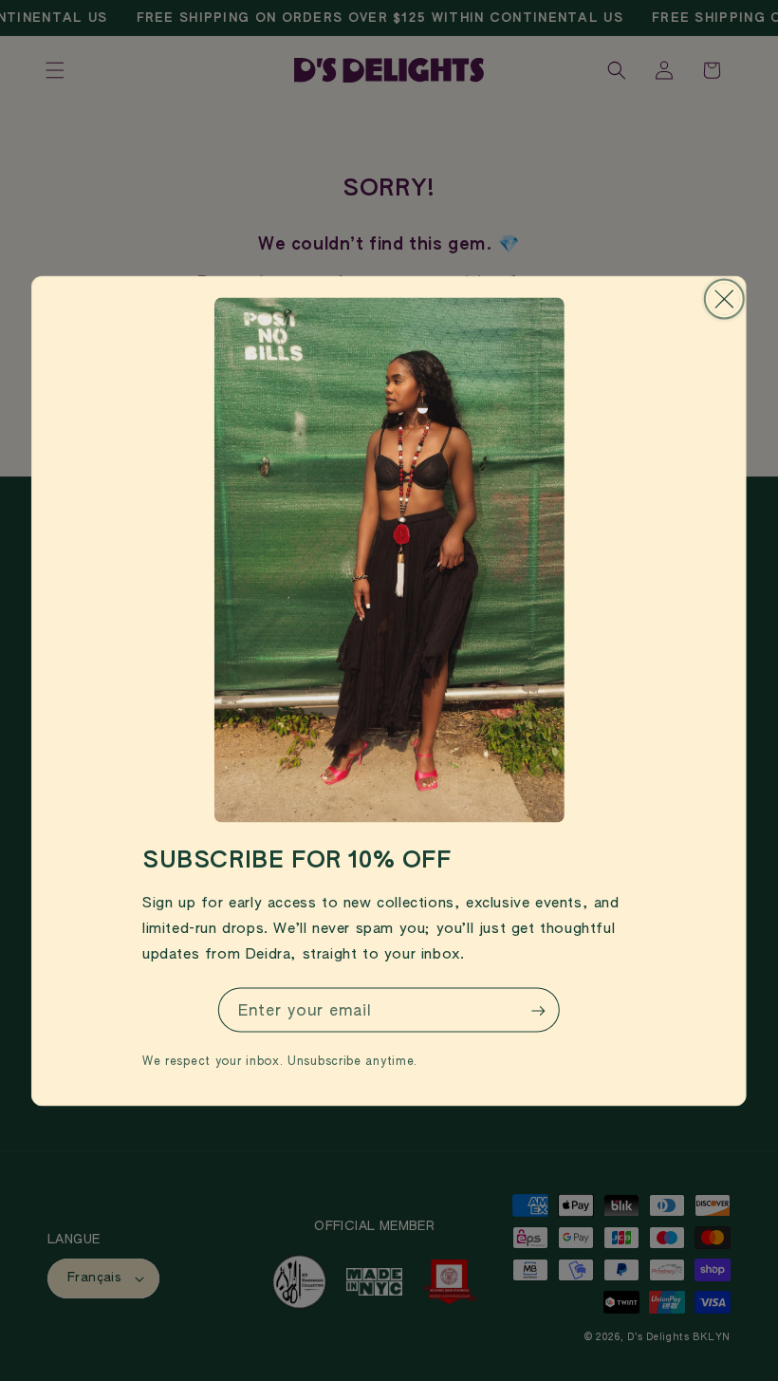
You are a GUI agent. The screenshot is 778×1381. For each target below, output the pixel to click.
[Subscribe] (538, 1011)
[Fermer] (724, 298)
